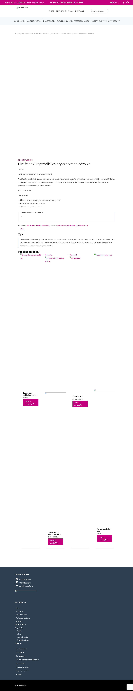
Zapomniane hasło (23, 640)
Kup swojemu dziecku (23, 667)
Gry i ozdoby (20, 663)
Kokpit (19, 631)
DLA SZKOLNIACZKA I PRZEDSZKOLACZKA (73, 21)
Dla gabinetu (20, 656)
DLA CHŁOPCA (19, 21)
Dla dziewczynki (21, 649)
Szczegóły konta (22, 637)
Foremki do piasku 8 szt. (104, 530)
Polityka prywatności (23, 618)
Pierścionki (45, 225)
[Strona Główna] (15, 33)
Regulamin (19, 611)
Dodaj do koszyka (28, 402)
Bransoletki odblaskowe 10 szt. (30, 394)
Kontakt (19, 621)
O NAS (70, 11)
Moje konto (114, 3)
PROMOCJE (61, 11)
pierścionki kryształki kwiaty (67, 225)
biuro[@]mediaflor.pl (38, 2)
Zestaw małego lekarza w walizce (54, 533)
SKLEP (51, 11)
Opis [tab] (22, 229)
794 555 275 (22, 2)
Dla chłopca (20, 652)
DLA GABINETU (49, 21)
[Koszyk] (124, 2)
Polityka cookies (21, 615)
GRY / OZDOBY (114, 21)
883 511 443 (14, 2)
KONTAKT (79, 11)
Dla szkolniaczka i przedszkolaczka (27, 660)
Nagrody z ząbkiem (22, 671)
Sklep (18, 608)
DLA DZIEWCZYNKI (34, 21)
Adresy (19, 634)
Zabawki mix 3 (77, 396)
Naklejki (18, 674)
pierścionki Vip (82, 225)
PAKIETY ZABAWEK (99, 21)
